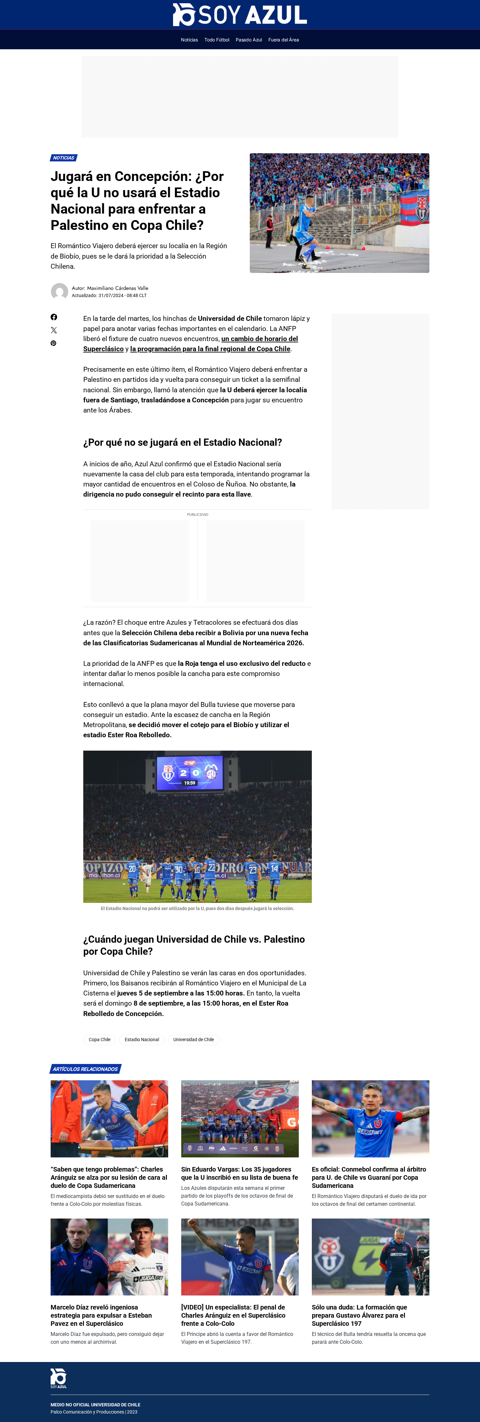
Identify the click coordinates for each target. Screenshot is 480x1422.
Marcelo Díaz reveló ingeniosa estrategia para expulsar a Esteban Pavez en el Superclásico (101, 1315)
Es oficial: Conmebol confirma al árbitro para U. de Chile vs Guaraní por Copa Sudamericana (369, 1177)
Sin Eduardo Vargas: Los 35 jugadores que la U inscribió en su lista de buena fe (239, 1173)
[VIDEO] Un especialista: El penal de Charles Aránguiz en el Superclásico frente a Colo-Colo (233, 1315)
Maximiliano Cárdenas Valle (117, 288)
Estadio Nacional (142, 1039)
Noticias (64, 158)
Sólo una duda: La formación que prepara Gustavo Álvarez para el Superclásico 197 (359, 1315)
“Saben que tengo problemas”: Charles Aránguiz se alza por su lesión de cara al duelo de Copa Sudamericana (109, 1177)
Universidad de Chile (193, 1039)
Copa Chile (99, 1039)
